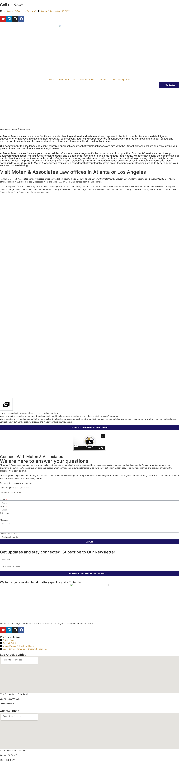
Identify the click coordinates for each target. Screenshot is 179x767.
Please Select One (8, 534)
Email (3, 506)
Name (3, 499)
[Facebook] (21, 19)
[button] (89, 442)
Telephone (4, 513)
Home (51, 79)
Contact (102, 79)
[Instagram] (15, 19)
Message (4, 520)
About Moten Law (67, 79)
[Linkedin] (9, 19)
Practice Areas (87, 79)
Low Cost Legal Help (120, 79)
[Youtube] (3, 19)
